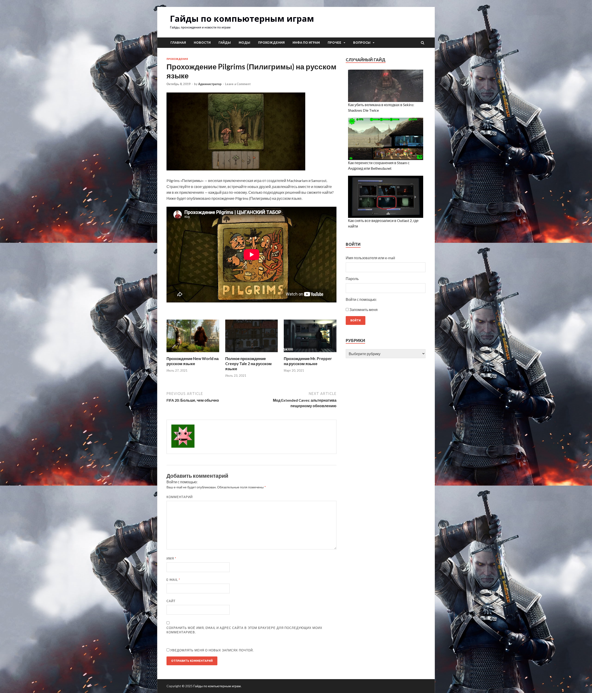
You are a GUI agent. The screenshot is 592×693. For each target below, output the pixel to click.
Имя (171, 558)
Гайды (225, 42)
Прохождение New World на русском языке (192, 361)
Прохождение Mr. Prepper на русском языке (308, 361)
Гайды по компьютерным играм (242, 18)
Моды (244, 42)
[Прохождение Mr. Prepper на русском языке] (310, 353)
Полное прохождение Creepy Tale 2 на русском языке (248, 363)
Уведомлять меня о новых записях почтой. (212, 650)
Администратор (210, 84)
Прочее (334, 42)
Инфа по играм (306, 42)
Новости (202, 42)
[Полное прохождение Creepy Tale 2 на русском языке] (251, 353)
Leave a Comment (238, 84)
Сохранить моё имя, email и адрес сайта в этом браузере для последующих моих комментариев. (244, 630)
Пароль (352, 278)
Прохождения (271, 42)
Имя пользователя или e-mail (370, 258)
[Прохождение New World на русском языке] (192, 353)
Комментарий (179, 497)
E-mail (173, 580)
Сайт (171, 601)
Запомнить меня (363, 309)
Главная (178, 42)
